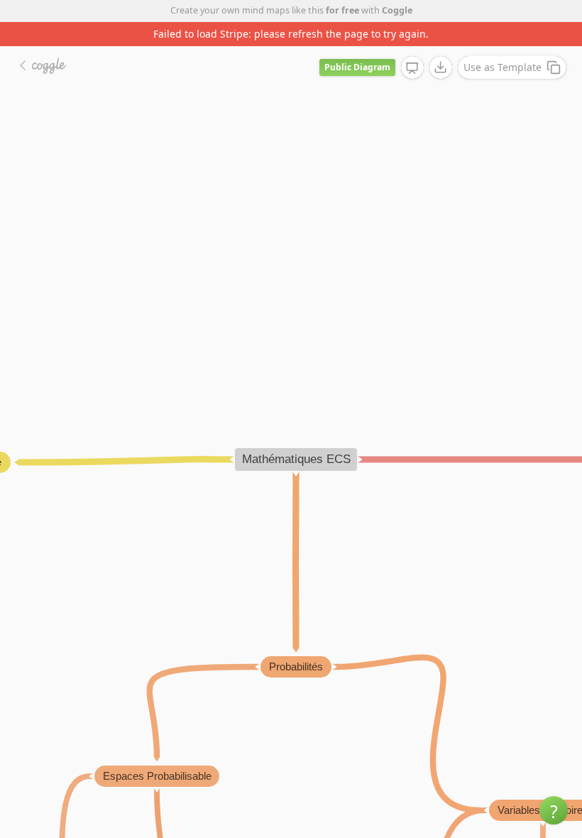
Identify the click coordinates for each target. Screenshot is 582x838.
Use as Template (502, 67)
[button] (553, 810)
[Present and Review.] (412, 68)
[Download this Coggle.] (440, 67)
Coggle (397, 10)
